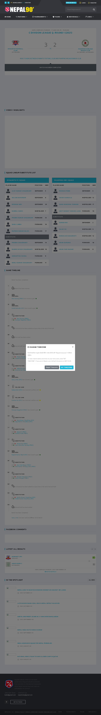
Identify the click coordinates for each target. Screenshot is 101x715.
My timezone (66, 367)
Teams (57, 17)
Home (8, 17)
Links (89, 17)
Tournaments (40, 17)
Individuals (73, 17)
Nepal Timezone (52, 367)
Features (21, 17)
